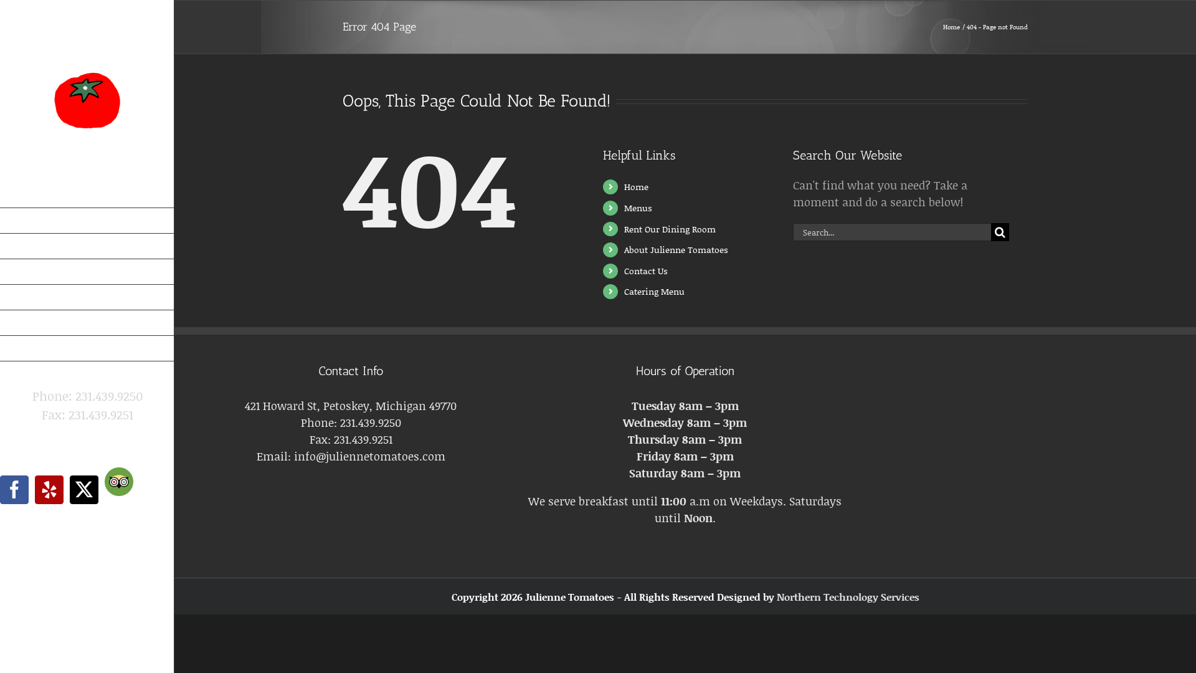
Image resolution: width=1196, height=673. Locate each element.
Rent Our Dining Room (670, 229)
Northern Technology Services (848, 596)
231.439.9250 (370, 422)
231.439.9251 (363, 439)
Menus (638, 207)
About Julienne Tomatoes (676, 249)
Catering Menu (654, 291)
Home (636, 186)
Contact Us (646, 270)
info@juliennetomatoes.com (87, 433)
